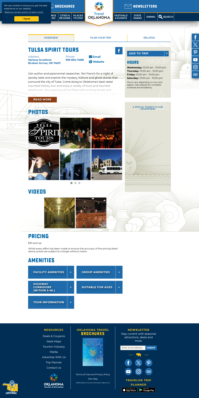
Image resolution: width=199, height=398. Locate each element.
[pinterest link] (148, 362)
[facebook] (195, 37)
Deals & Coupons (54, 336)
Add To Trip (138, 53)
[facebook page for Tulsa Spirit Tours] (119, 50)
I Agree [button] (26, 18)
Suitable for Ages (97, 287)
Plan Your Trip (100, 37)
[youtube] (195, 59)
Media (54, 352)
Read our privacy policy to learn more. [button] (24, 12)
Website (98, 61)
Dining (150, 16)
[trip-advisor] (195, 74)
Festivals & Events (121, 17)
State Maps (53, 341)
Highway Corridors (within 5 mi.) (44, 287)
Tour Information (48, 302)
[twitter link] (138, 362)
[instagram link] (138, 371)
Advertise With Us (53, 357)
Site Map (93, 378)
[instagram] (195, 67)
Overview (51, 37)
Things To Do (51, 17)
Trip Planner (54, 362)
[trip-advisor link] (148, 371)
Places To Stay (78, 17)
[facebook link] (128, 362)
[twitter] (195, 44)
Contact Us (54, 367)
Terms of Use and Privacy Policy (93, 374)
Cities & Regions (64, 17)
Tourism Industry (54, 346)
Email (97, 56)
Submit (151, 347)
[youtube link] (128, 371)
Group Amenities (96, 272)
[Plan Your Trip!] (10, 388)
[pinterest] (195, 52)
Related (149, 37)
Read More (42, 99)
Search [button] (168, 16)
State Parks (137, 17)
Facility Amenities (48, 272)
